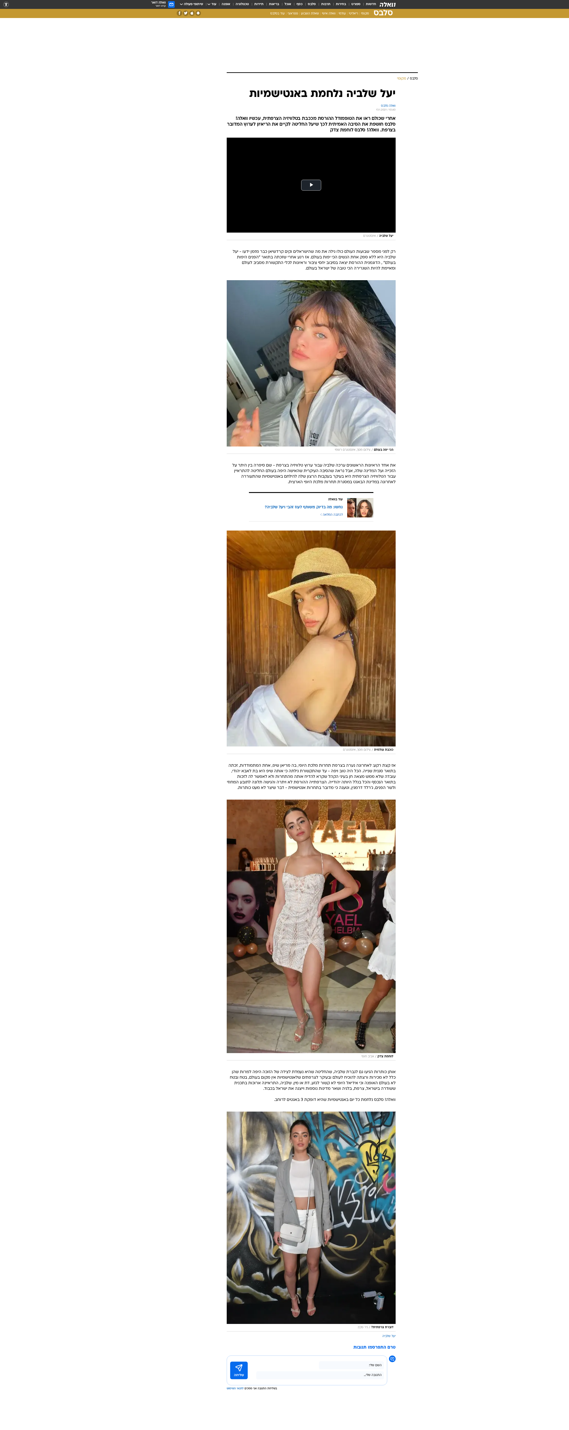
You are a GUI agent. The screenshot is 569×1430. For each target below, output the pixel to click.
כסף (300, 4)
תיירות (259, 4)
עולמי (342, 13)
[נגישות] (6, 4)
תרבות (326, 4)
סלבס (312, 4)
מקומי (365, 13)
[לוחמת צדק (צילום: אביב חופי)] (311, 930)
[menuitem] (368, 4)
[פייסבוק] (179, 13)
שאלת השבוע (310, 13)
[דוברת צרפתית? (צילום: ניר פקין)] (311, 1221)
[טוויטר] (185, 13)
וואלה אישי (329, 13)
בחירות (341, 4)
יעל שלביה (389, 1336)
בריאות (274, 4)
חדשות (371, 4)
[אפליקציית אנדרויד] (198, 13)
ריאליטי (353, 13)
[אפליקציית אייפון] (192, 13)
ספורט (356, 4)
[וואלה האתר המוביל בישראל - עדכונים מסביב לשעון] (388, 4)
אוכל (287, 4)
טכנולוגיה (242, 4)
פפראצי (293, 13)
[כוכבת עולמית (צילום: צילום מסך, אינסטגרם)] (311, 642)
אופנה (226, 4)
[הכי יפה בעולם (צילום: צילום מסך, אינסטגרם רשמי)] (311, 367)
